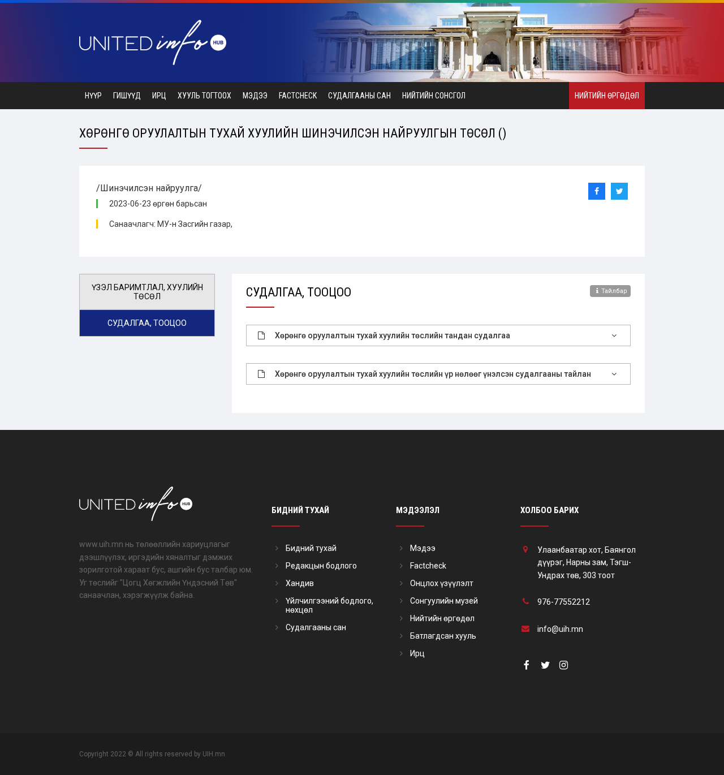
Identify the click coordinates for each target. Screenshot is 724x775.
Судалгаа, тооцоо (147, 323)
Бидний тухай (311, 548)
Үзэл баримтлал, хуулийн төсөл (147, 292)
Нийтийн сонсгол (434, 95)
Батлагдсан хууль (443, 635)
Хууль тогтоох (204, 95)
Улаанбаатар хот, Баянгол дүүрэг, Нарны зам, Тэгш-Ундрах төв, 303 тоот (586, 562)
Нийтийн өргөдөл (607, 95)
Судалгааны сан (359, 95)
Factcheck (298, 95)
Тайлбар (614, 291)
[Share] (596, 191)
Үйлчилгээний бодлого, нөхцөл (329, 605)
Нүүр (93, 95)
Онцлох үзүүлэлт (441, 583)
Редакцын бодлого (321, 565)
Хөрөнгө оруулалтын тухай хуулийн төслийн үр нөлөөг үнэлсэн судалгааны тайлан (433, 373)
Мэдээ (255, 95)
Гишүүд (127, 95)
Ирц (159, 95)
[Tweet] (619, 191)
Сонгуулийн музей (444, 600)
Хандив (300, 583)
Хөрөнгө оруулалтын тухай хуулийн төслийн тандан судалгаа (392, 335)
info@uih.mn (560, 629)
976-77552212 (563, 601)
